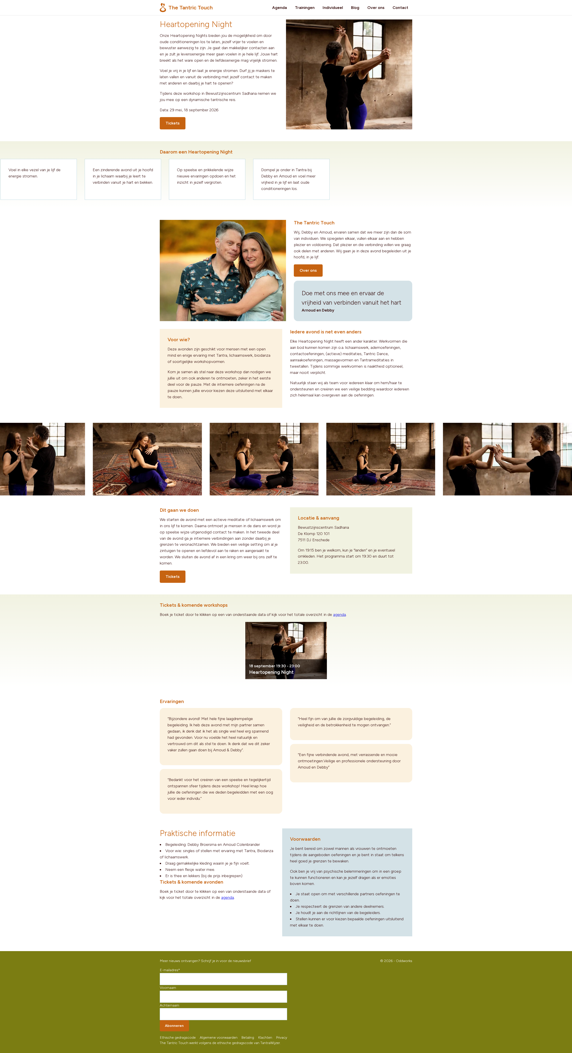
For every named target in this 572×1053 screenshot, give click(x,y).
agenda (339, 614)
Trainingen (305, 7)
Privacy (281, 1037)
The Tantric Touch (190, 7)
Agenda (279, 7)
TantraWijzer (270, 1043)
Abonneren (174, 1026)
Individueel (333, 7)
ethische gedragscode (235, 1043)
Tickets (173, 123)
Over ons (376, 7)
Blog (355, 7)
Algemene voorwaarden (219, 1037)
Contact (400, 7)
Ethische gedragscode (178, 1037)
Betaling (247, 1037)
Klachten (265, 1037)
